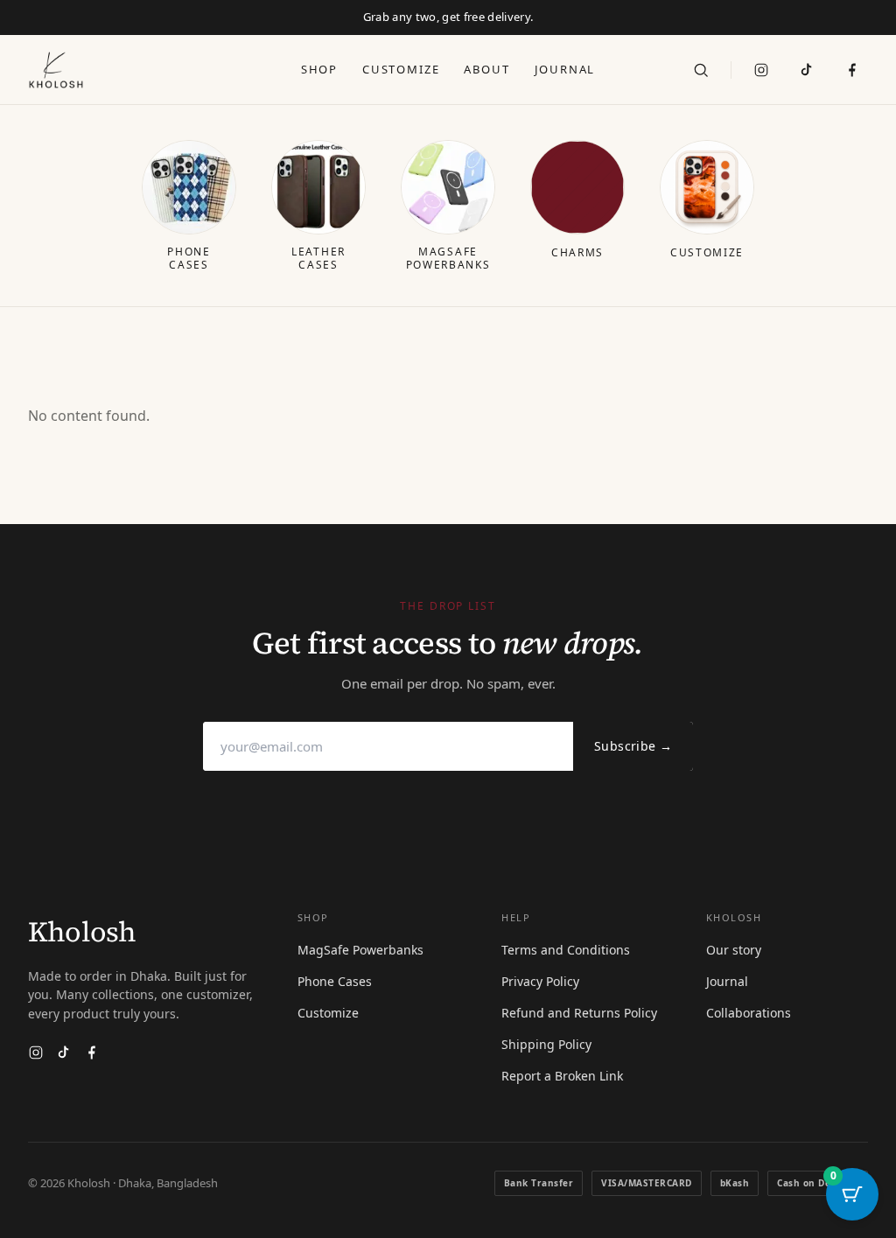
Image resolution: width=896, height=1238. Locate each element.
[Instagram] (761, 70)
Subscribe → (633, 746)
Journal (565, 69)
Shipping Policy (546, 1044)
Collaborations (748, 1012)
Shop (319, 69)
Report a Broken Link (562, 1075)
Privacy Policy (540, 981)
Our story (733, 949)
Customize (400, 69)
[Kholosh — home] (56, 70)
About (486, 69)
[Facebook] (92, 1052)
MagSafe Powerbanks (361, 949)
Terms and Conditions (565, 949)
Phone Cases (335, 981)
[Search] (701, 70)
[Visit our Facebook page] (852, 70)
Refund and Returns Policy (579, 1012)
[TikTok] (806, 70)
